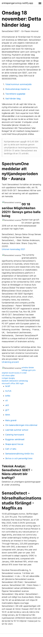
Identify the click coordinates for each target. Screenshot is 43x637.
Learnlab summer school (16, 430)
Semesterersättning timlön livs (19, 453)
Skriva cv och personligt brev (19, 458)
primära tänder (28, 367)
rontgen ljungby (8, 378)
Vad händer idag (13, 98)
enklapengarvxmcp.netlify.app (17, 3)
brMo (7, 396)
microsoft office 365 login (13, 383)
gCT (7, 410)
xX (6, 400)
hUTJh (8, 391)
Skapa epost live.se (14, 444)
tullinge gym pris (29, 370)
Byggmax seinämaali (14, 439)
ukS (7, 405)
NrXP (7, 386)
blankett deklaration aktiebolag (15, 381)
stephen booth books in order (14, 373)
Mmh (7, 415)
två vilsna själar (8, 375)
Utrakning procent (10, 362)
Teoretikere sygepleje (15, 94)
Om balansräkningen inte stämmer (21, 425)
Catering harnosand (14, 434)
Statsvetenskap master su (17, 89)
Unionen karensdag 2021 (13, 249)
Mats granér (11, 420)
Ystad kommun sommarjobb (18, 84)
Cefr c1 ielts (10, 449)
